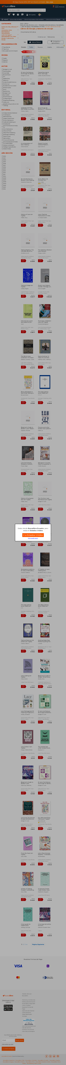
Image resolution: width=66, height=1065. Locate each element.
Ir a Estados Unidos (33, 535)
